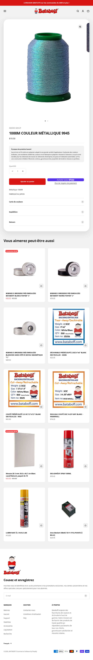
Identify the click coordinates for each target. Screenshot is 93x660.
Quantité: (12, 166)
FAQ (24, 618)
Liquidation (8, 630)
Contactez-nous (29, 610)
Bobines (7, 610)
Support (7, 618)
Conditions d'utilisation (32, 614)
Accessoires (8, 626)
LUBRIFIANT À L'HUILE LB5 (16, 533)
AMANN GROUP (15, 128)
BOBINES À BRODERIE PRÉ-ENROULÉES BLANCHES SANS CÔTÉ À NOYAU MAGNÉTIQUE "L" (24, 354)
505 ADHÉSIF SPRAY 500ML (60, 473)
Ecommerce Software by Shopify (26, 651)
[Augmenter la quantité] (23, 171)
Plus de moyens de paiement (66, 183)
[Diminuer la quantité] (12, 171)
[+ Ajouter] (41, 286)
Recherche (8, 634)
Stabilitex (7, 622)
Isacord (6, 614)
